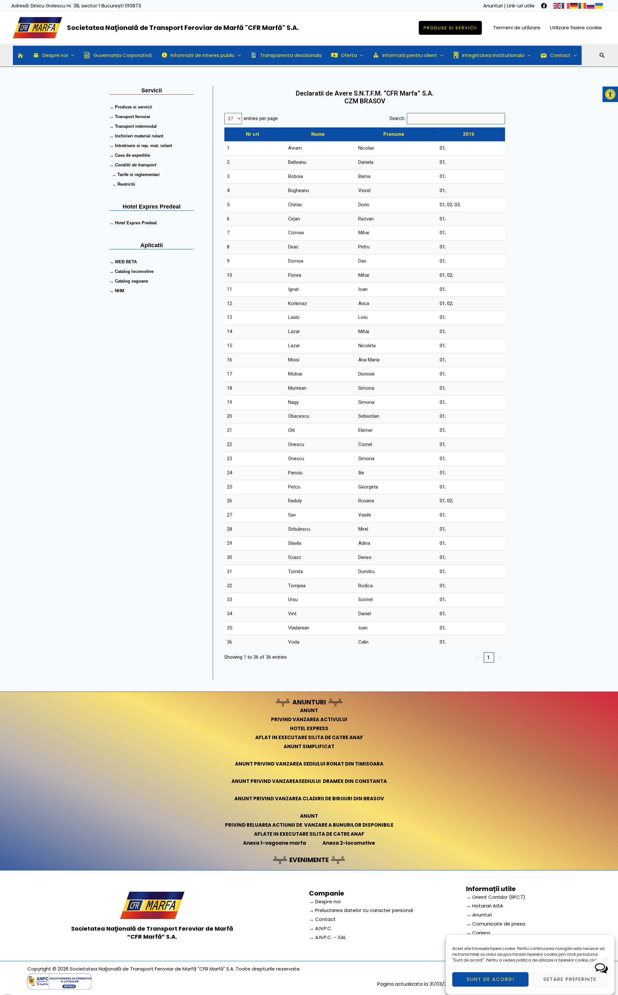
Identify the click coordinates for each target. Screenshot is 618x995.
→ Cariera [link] (478, 932)
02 (449, 205)
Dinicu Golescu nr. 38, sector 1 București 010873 (86, 5)
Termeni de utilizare (516, 27)
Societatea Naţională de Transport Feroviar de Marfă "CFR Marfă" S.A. (183, 27)
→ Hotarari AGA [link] (484, 905)
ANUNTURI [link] (309, 702)
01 (442, 148)
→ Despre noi (325, 901)
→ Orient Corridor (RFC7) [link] (495, 897)
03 (457, 205)
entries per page (261, 118)
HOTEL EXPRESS (309, 728)
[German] (574, 5)
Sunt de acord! (490, 979)
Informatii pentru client (409, 55)
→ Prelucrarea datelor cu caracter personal (361, 910)
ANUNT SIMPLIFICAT (309, 746)
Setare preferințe (569, 979)
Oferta (349, 55)
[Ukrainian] (599, 5)
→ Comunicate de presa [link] (495, 923)
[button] (610, 94)
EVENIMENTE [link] (309, 859)
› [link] (500, 657)
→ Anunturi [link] (479, 914)
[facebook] (544, 6)
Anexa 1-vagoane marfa (274, 843)
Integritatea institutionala (493, 55)
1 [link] (489, 657)
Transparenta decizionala (291, 55)
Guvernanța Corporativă (122, 55)
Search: (397, 118)
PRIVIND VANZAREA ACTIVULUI (309, 719)
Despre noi (55, 55)
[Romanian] (582, 5)
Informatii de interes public (203, 55)
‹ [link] (478, 657)
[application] (71, 55)
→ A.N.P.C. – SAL (327, 937)
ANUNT (309, 710)
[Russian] (591, 5)
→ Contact (322, 919)
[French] (566, 5)
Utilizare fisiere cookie (576, 27)
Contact (560, 55)
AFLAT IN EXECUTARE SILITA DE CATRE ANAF (309, 737)
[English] (557, 5)
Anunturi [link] (493, 5)
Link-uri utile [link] (521, 5)
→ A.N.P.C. (320, 928)
